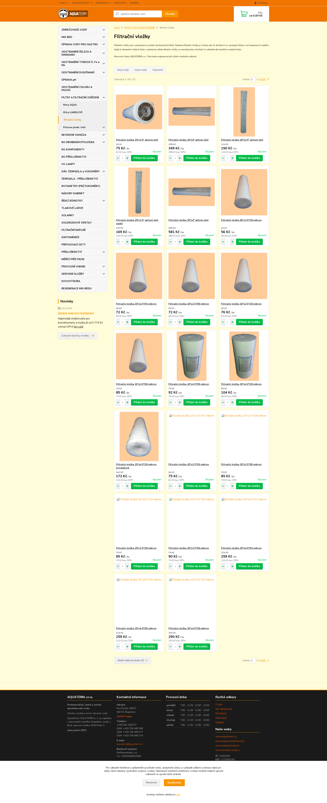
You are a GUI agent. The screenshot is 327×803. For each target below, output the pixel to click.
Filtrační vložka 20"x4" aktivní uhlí (188, 220)
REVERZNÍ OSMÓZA (73, 135)
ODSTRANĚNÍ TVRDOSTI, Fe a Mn (80, 63)
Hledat (170, 14)
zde (178, 794)
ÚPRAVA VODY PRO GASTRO (79, 44)
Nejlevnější (140, 70)
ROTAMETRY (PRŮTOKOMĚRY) (80, 186)
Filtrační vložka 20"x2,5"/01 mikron (188, 464)
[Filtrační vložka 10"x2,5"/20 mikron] (244, 276)
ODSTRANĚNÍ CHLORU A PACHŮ (76, 88)
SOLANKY (67, 215)
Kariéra (219, 722)
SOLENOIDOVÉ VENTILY (76, 222)
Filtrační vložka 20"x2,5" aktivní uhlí (242, 140)
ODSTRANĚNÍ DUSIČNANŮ (78, 72)
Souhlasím (174, 782)
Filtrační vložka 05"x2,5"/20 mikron (241, 220)
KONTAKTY (120, 3)
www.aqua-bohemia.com (230, 741)
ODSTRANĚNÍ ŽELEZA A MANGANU (76, 53)
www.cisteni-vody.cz (227, 750)
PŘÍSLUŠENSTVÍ (71, 252)
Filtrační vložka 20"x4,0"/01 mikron (241, 548)
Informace (221, 718)
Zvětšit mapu (124, 716)
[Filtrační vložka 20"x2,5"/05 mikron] (244, 436)
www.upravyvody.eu (227, 745)
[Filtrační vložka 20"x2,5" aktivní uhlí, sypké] (139, 192)
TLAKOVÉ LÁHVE (72, 208)
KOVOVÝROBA (70, 281)
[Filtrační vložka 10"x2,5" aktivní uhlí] (139, 112)
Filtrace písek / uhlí (74, 127)
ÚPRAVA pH (68, 79)
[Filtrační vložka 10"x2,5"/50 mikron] (139, 356)
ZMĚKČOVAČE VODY (74, 29)
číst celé (78, 326)
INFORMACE (102, 3)
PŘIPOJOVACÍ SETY (73, 244)
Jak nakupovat (223, 709)
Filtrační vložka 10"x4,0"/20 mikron (241, 384)
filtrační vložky (72, 119)
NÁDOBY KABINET (72, 193)
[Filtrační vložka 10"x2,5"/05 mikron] (191, 276)
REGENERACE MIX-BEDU (76, 288)
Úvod (117, 27)
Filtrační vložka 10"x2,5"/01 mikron (136, 303)
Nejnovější (123, 70)
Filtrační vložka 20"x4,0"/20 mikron (188, 628)
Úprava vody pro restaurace (76, 313)
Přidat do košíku (144, 158)
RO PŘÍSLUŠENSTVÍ (73, 157)
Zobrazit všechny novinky (75, 335)
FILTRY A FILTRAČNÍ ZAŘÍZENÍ (80, 97)
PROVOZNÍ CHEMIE (73, 266)
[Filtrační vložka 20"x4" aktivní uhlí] (191, 192)
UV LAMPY (68, 164)
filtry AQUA (70, 104)
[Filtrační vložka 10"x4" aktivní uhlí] (191, 112)
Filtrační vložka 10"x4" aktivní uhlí (188, 140)
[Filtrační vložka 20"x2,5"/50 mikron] (191, 520)
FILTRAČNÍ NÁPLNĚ (73, 230)
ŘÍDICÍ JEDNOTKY (72, 200)
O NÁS (62, 3)
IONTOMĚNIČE (70, 237)
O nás (218, 704)
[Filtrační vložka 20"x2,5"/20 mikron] (139, 520)
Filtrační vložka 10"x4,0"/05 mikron (188, 384)
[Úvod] (84, 14)
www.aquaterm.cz (226, 736)
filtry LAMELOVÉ (72, 112)
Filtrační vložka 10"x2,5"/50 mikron (136, 384)
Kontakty (221, 713)
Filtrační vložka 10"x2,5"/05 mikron (188, 303)
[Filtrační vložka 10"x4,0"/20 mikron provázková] (139, 436)
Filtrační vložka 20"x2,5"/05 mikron (241, 464)
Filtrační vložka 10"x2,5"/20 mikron (241, 303)
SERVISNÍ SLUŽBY (72, 274)
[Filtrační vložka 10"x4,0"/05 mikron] (191, 356)
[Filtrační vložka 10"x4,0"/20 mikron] (244, 356)
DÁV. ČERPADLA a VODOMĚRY (80, 171)
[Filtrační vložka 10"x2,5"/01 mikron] (139, 276)
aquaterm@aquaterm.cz (130, 744)
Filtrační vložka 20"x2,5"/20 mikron (136, 548)
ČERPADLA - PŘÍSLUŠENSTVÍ (79, 178)
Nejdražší (157, 70)
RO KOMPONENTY (72, 149)
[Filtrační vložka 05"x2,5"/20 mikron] (244, 192)
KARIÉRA (134, 3)
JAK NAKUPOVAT (81, 3)
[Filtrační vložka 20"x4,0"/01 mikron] (244, 520)
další (263, 79)
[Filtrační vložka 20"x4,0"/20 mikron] (191, 600)
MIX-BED (66, 37)
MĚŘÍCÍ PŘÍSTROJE (72, 259)
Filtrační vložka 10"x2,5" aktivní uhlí (137, 140)
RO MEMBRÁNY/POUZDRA (77, 142)
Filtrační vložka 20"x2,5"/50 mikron (188, 548)
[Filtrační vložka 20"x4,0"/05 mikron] (139, 600)
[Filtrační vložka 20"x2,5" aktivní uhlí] (244, 112)
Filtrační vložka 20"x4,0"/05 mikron (136, 628)
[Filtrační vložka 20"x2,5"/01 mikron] (191, 436)
